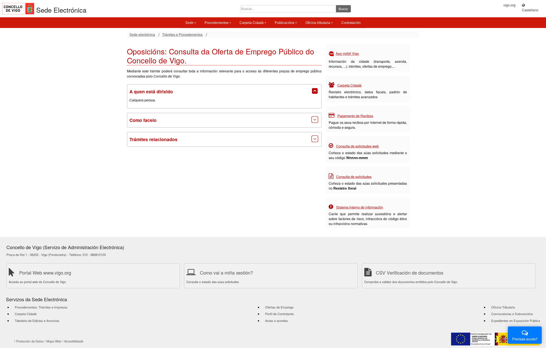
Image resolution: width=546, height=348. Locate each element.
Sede (189, 23)
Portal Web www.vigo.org (45, 272)
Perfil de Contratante (279, 313)
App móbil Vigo (347, 53)
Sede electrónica (142, 34)
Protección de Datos (30, 341)
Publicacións (284, 23)
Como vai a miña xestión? (226, 272)
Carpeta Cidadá (252, 23)
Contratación (351, 23)
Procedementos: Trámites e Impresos (41, 307)
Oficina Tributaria (503, 307)
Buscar (343, 9)
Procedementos (216, 23)
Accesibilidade (73, 341)
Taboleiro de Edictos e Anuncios (37, 320)
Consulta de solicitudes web (357, 146)
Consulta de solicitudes (354, 176)
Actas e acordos (276, 320)
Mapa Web (53, 341)
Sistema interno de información (359, 207)
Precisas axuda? (524, 338)
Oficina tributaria (317, 23)
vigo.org (509, 5)
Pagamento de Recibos (355, 115)
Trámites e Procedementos (182, 34)
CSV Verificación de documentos (409, 272)
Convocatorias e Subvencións (512, 313)
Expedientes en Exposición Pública (515, 320)
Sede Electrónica (61, 9)
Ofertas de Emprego (279, 307)
